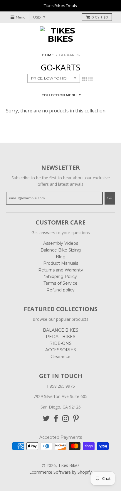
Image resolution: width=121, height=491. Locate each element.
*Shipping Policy (60, 276)
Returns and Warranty (60, 270)
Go (109, 198)
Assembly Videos (60, 243)
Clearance (60, 356)
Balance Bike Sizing (61, 250)
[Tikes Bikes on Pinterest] (76, 418)
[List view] (90, 79)
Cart (99, 17)
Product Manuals (60, 263)
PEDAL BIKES (60, 336)
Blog (60, 256)
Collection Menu (59, 95)
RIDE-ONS (60, 343)
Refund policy (60, 290)
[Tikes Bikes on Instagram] (65, 418)
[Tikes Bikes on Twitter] (46, 418)
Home (48, 55)
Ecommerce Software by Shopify (60, 472)
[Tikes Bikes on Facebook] (56, 418)
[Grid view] (84, 79)
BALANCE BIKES (60, 330)
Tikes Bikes (69, 465)
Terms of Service (60, 283)
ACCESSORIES (60, 349)
